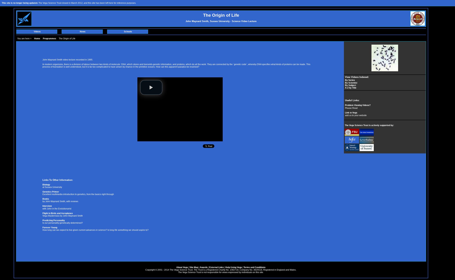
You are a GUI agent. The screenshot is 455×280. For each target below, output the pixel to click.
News (82, 31)
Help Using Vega (233, 267)
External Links (216, 267)
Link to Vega (351, 112)
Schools (128, 31)
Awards (204, 267)
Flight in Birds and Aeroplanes (57, 213)
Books (45, 199)
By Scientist (351, 83)
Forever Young (49, 227)
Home (37, 38)
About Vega (182, 267)
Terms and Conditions (254, 267)
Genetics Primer (50, 192)
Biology (46, 184)
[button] (151, 87)
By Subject (350, 85)
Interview (47, 206)
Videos (37, 31)
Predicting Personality (53, 220)
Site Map (193, 267)
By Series (350, 80)
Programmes (49, 38)
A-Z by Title (350, 88)
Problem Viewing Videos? (358, 105)
